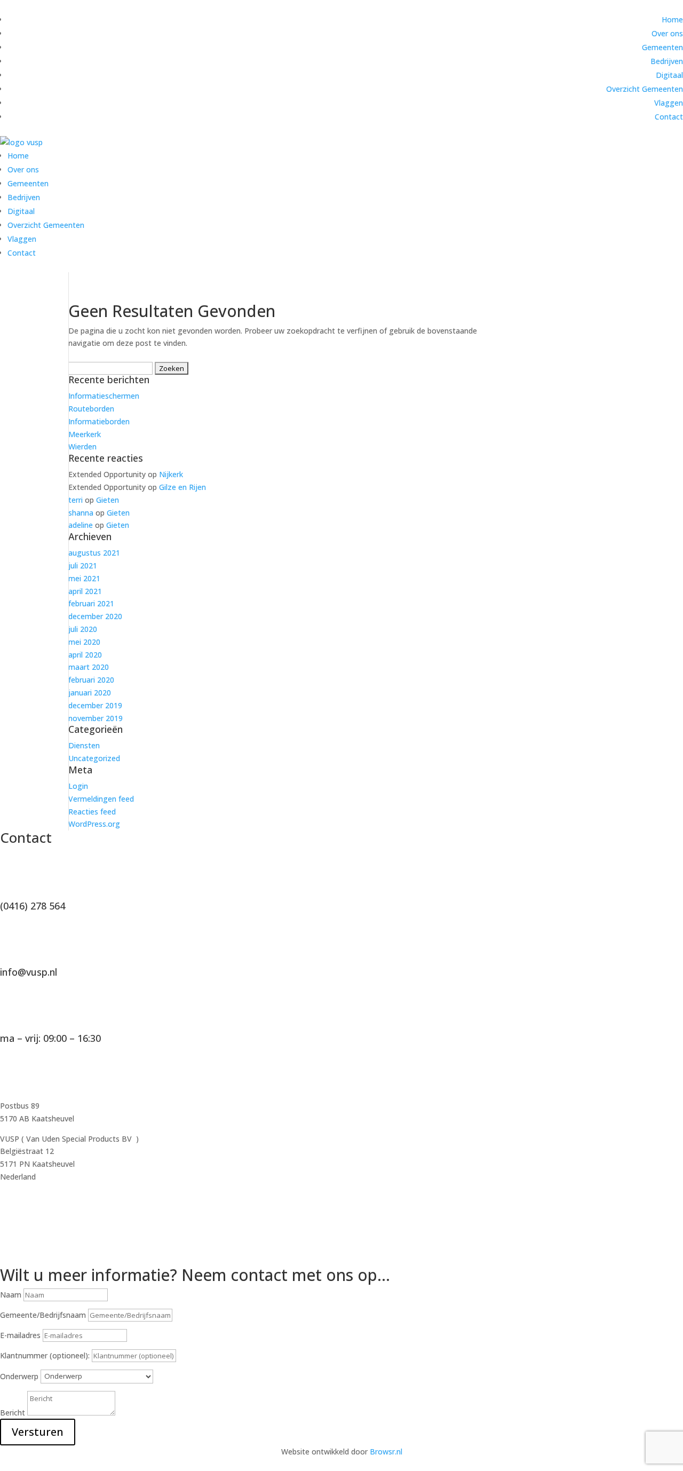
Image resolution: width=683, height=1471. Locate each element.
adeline (80, 525)
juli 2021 (82, 565)
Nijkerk (171, 474)
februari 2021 (91, 603)
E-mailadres (20, 1335)
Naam (10, 1295)
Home (672, 19)
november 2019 (95, 718)
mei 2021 (84, 578)
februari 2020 (91, 680)
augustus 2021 (94, 553)
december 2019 (95, 705)
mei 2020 (84, 642)
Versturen (37, 1432)
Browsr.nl (386, 1451)
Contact (669, 117)
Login (78, 786)
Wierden (82, 446)
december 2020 (95, 616)
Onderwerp (19, 1376)
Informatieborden (99, 421)
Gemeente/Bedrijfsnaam (43, 1315)
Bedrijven (666, 61)
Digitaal (669, 75)
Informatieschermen (103, 396)
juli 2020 (82, 629)
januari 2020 (89, 692)
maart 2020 (88, 667)
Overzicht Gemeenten (644, 89)
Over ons (667, 33)
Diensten (84, 745)
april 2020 (85, 655)
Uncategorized (94, 758)
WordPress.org (94, 824)
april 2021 (85, 591)
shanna (80, 513)
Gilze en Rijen (182, 487)
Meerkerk (84, 434)
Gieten (107, 500)
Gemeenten (662, 47)
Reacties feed (92, 811)
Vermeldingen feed (101, 799)
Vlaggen (668, 103)
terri (75, 500)
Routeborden (91, 409)
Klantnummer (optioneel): (46, 1355)
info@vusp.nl (28, 972)
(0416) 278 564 (32, 905)
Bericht (12, 1412)
